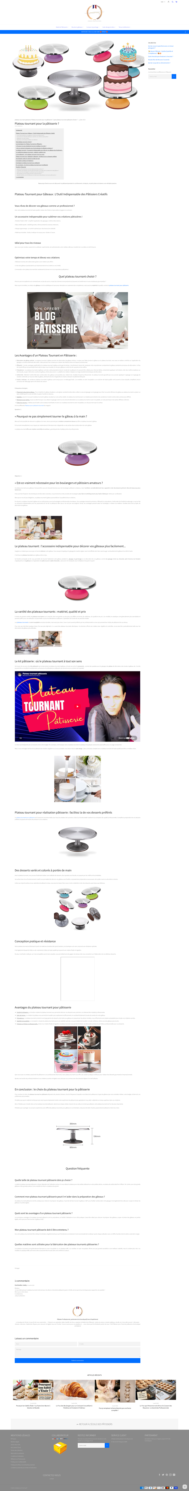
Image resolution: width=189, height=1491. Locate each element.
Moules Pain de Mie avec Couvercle (158, 60)
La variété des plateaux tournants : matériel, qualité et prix (30, 152)
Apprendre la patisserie (17, 1453)
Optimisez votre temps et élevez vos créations (27, 139)
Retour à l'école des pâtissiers (95, 1424)
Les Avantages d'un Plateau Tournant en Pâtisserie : (29, 144)
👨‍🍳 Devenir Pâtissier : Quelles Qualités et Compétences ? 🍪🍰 (160, 52)
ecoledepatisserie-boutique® (20, 1488)
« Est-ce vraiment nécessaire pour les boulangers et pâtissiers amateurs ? (34, 148)
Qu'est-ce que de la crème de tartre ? (159, 63)
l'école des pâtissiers (17, 1450)
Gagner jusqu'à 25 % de (163, 1439)
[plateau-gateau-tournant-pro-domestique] (77, 586)
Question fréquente (21, 167)
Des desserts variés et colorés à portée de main (28, 158)
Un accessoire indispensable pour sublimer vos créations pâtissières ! (32, 136)
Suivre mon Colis (15, 1444)
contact (52, 1479)
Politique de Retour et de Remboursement (23, 1465)
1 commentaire (20, 177)
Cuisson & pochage (93, 27)
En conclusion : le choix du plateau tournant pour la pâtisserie (32, 165)
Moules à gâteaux (77, 27)
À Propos (13, 1439)
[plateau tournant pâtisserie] (77, 842)
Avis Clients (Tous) (16, 1447)
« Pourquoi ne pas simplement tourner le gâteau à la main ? (31, 146)
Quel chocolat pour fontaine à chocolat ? (160, 56)
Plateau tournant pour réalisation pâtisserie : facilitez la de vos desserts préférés (36, 156)
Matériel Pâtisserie (62, 27)
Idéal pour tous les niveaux (22, 138)
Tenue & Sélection (124, 27)
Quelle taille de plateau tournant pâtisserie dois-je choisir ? (30, 169)
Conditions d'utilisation (17, 1456)
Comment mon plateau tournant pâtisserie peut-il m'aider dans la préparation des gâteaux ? (37, 170)
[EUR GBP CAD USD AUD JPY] (162, 2)
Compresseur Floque (15, 1483)
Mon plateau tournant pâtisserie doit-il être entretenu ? (29, 173)
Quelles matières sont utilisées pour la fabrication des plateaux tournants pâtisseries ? (36, 175)
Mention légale (15, 1442)
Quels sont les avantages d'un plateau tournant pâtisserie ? (30, 172)
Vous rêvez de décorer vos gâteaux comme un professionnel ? (30, 135)
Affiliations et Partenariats (18, 1459)
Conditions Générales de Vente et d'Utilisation (24, 1468)
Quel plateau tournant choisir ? (24, 142)
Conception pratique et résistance (24, 160)
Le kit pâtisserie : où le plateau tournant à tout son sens (30, 154)
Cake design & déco (108, 27)
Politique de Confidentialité (18, 1462)
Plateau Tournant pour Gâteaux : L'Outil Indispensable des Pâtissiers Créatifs (35, 133)
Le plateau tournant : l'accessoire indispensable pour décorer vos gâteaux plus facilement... (39, 150)
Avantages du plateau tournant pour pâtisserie (28, 163)
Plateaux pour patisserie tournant (34, 405)
